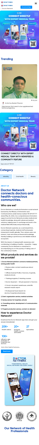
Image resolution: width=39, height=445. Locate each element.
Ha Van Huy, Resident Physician (14, 103)
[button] (35, 3)
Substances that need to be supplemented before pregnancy (17, 107)
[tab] (6, 176)
